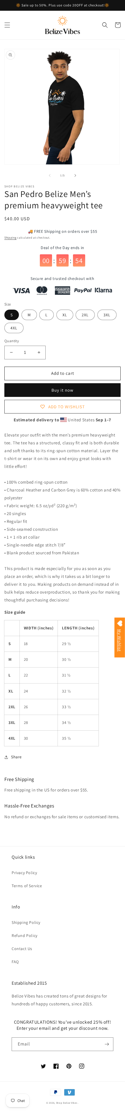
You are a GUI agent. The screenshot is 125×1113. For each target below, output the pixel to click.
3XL (106, 314)
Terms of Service (27, 885)
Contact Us (22, 948)
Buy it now (62, 390)
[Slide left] (49, 175)
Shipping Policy (26, 922)
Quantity (11, 340)
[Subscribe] (106, 1044)
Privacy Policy (24, 872)
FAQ (15, 961)
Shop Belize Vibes (66, 1102)
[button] (7, 25)
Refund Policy (25, 935)
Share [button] (16, 756)
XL (65, 314)
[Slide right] (75, 175)
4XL (13, 328)
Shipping (10, 237)
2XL (85, 314)
